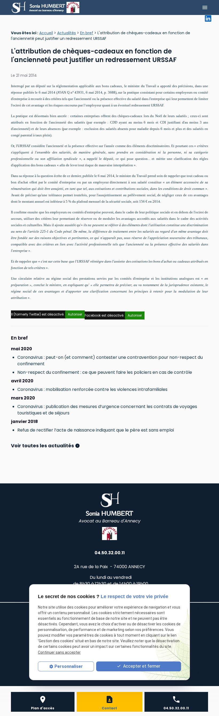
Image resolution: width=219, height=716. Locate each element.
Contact (109, 708)
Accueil (46, 33)
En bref (86, 33)
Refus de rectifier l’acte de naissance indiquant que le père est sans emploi (95, 430)
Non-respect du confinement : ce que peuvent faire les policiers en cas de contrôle (104, 372)
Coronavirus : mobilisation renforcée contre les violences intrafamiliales (92, 389)
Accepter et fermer (141, 666)
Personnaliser (68, 666)
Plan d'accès (42, 708)
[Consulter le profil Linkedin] (208, 18)
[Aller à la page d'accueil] (39, 7)
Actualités (66, 33)
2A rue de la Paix (109, 567)
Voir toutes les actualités (43, 445)
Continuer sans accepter (59, 652)
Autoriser (75, 314)
